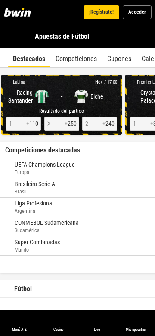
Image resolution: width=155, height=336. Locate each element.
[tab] (29, 57)
